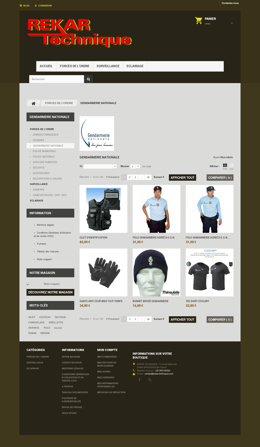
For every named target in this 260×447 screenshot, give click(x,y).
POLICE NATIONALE (43, 156)
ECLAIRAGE (135, 66)
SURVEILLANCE (108, 66)
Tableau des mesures (47, 251)
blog (26, 5)
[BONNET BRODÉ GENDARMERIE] (156, 272)
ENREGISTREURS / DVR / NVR (49, 195)
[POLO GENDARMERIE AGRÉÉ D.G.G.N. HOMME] (209, 209)
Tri (81, 166)
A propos (41, 243)
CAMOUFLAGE (36, 322)
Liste (231, 168)
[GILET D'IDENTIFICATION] (103, 209)
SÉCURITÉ (38, 167)
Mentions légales (45, 224)
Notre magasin (44, 259)
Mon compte (107, 350)
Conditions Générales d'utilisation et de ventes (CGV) (52, 234)
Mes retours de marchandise (106, 364)
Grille (225, 168)
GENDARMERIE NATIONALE (47, 145)
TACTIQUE (60, 317)
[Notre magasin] (50, 283)
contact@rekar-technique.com (159, 373)
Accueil (46, 66)
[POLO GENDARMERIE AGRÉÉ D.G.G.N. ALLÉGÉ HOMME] (156, 209)
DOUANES (38, 140)
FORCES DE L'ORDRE (74, 66)
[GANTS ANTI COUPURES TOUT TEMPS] (103, 272)
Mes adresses (105, 377)
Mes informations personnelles (108, 385)
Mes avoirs (103, 371)
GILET (31, 317)
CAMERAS (38, 189)
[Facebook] (139, 379)
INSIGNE (45, 333)
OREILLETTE (56, 322)
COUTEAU (44, 317)
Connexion (45, 5)
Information (40, 213)
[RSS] (150, 379)
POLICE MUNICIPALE (44, 151)
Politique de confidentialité (71, 400)
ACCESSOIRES (41, 173)
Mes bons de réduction (111, 392)
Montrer (125, 166)
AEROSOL (34, 327)
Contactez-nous (230, 3)
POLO (47, 327)
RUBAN (32, 333)
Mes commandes (107, 356)
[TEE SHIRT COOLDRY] (209, 272)
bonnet (58, 327)
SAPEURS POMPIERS (44, 162)
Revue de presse (72, 407)
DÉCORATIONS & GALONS (47, 178)
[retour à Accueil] (33, 103)
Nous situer (69, 413)
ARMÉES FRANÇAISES (45, 134)
